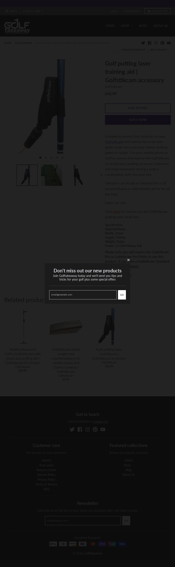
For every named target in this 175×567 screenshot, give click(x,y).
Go (122, 294)
